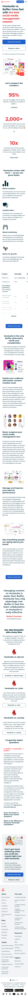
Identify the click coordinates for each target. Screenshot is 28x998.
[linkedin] (18, 994)
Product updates (19, 964)
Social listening (6, 951)
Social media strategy (7, 945)
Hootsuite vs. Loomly (14, 732)
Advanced (4, 932)
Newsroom (5, 911)
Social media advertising (5, 972)
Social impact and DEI (6, 915)
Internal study (14, 157)
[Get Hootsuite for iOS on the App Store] (8, 990)
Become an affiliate (20, 953)
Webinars (17, 947)
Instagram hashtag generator (20, 905)
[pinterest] (21, 994)
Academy (17, 939)
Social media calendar (7, 957)
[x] (9, 994)
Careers (4, 903)
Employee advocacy (7, 964)
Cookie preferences (9, 986)
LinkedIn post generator (18, 918)
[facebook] (6, 994)
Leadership (5, 906)
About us (4, 900)
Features (4, 938)
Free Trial (20, 1)
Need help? (18, 961)
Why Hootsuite (6, 897)
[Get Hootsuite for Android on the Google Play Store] (19, 990)
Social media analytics (7, 948)
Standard (4, 926)
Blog (16, 942)
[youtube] (13, 994)
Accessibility (20, 986)
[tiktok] (25, 994)
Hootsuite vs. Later (14, 705)
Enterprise (4, 935)
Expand (13, 316)
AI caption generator (20, 897)
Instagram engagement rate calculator (19, 910)
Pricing (3, 923)
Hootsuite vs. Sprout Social (14, 675)
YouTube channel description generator (20, 927)
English (13, 980)
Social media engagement (5, 960)
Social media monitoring (5, 968)
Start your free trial (14, 42)
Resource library (19, 945)
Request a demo (14, 48)
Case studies (18, 936)
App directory (18, 950)
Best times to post (7, 954)
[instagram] (3, 994)
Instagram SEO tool (20, 915)
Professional (5, 929)
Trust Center (15, 985)
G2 (14, 131)
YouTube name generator (19, 923)
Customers (5, 908)
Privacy (22, 985)
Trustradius (14, 107)
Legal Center (6, 985)
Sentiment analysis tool (20, 900)
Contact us (18, 966)
